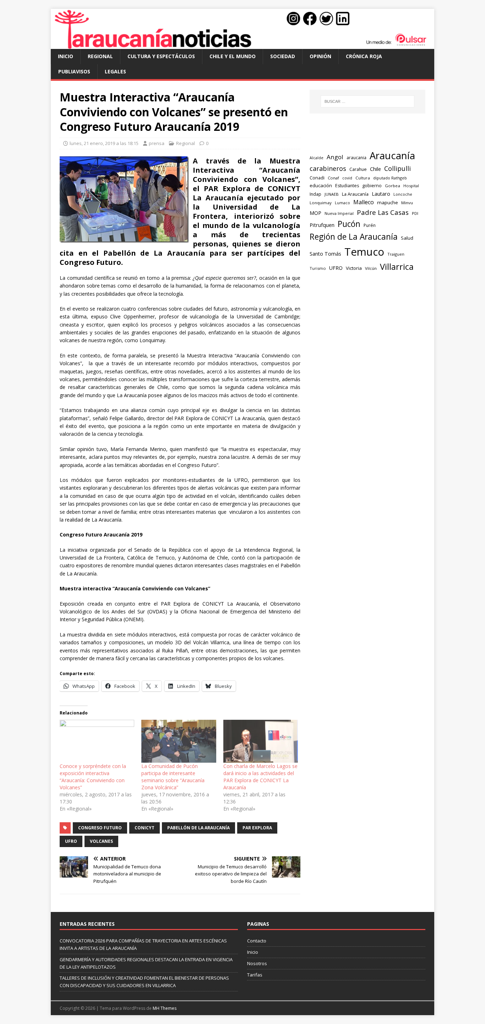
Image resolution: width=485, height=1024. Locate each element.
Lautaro (381, 193)
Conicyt (144, 828)
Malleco (363, 202)
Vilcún (371, 268)
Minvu (407, 202)
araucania (356, 158)
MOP (315, 213)
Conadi (317, 177)
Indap (315, 194)
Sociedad (282, 56)
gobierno (372, 185)
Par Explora (257, 828)
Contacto (256, 940)
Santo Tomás (325, 253)
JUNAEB (332, 194)
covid (347, 178)
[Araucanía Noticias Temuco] (242, 44)
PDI (415, 213)
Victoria (354, 268)
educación (321, 185)
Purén (370, 225)
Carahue (358, 169)
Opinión (320, 56)
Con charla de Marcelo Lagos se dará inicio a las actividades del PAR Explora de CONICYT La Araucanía (260, 777)
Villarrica (397, 266)
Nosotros (257, 963)
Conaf (333, 177)
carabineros (328, 168)
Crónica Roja (364, 56)
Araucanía (392, 155)
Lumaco (342, 202)
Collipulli (397, 168)
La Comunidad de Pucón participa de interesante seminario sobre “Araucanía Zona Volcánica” (173, 777)
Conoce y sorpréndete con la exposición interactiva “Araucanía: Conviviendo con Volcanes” (93, 777)
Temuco (364, 252)
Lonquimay (321, 202)
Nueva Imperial (339, 213)
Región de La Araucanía (354, 236)
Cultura (362, 177)
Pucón (349, 223)
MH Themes (164, 1008)
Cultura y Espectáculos (161, 56)
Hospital (411, 185)
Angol (335, 157)
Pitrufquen (322, 225)
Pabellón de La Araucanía (198, 828)
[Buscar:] (367, 101)
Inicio (65, 56)
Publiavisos (74, 71)
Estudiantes (347, 186)
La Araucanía (355, 194)
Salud (407, 238)
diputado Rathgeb (390, 177)
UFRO (71, 841)
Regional (100, 56)
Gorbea (392, 185)
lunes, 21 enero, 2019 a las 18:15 (104, 143)
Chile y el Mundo (232, 56)
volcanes (101, 841)
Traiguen (395, 254)
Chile (375, 168)
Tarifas (254, 975)
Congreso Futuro (100, 828)
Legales (115, 71)
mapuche (387, 202)
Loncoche (402, 194)
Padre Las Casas (383, 212)
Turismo (318, 268)
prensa (156, 143)
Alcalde (316, 157)
